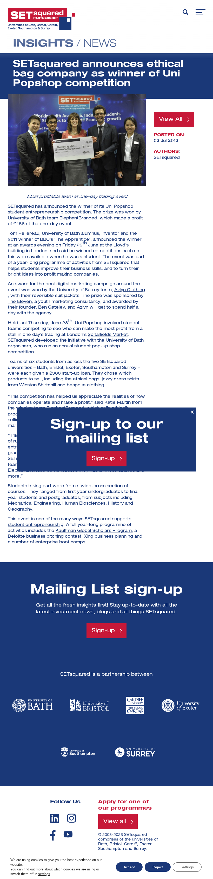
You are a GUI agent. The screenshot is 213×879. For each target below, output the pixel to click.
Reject (157, 867)
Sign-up (103, 458)
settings (44, 874)
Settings (187, 867)
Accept (129, 867)
